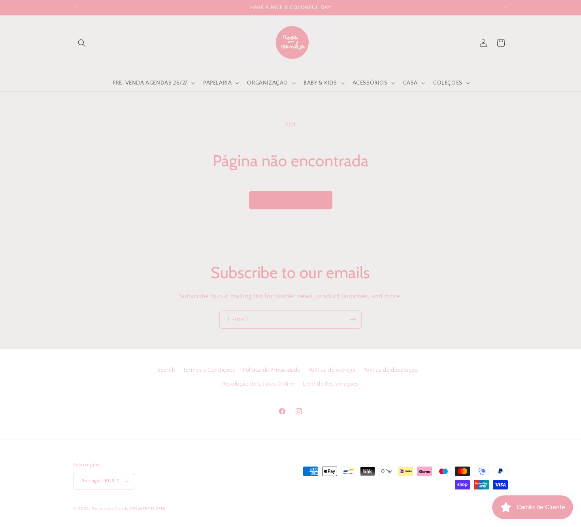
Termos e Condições (209, 370)
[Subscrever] (352, 319)
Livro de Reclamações (331, 384)
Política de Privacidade (271, 370)
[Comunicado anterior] (76, 7)
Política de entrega (331, 370)
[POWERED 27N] (148, 508)
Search (166, 370)
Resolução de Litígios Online (258, 384)
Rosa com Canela (110, 508)
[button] (82, 43)
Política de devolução (390, 370)
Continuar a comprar (291, 199)
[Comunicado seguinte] (505, 7)
